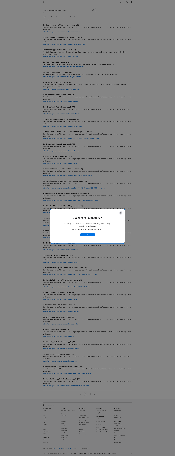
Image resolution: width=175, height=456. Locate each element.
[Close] (121, 213)
